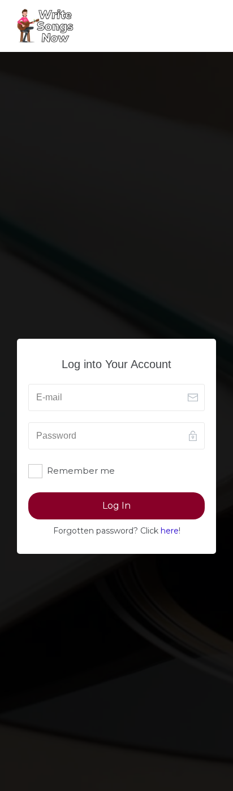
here (170, 531)
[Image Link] (45, 25)
